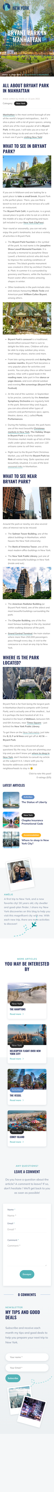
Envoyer (27, 1274)
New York (20, 103)
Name (11, 1209)
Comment (13, 1240)
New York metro (31, 732)
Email (11, 1223)
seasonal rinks (15, 466)
